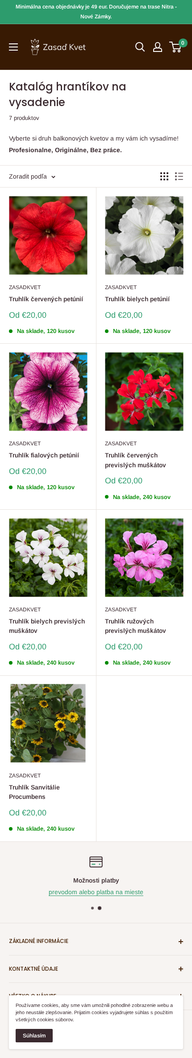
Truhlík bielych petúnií (137, 299)
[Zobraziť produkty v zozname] (179, 176)
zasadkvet (25, 287)
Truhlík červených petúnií (46, 299)
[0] (175, 47)
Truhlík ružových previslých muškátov (135, 626)
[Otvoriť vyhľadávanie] (140, 47)
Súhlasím (34, 1035)
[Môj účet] (157, 47)
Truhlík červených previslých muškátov (135, 460)
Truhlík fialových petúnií (44, 455)
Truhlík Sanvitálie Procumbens (34, 792)
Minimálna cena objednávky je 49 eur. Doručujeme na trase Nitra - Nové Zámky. (96, 12)
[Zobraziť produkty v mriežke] (164, 176)
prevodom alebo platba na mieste (96, 892)
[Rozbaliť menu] (13, 47)
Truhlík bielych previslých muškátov (47, 626)
